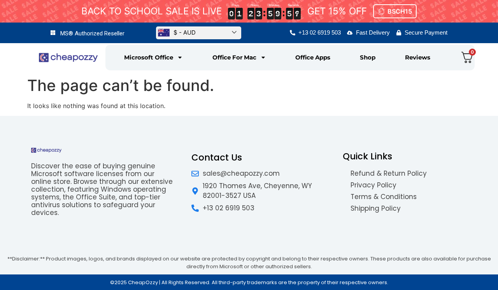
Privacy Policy (373, 185)
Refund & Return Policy (389, 173)
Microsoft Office (148, 57)
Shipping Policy (376, 208)
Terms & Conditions (384, 196)
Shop (367, 57)
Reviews (417, 57)
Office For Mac (234, 57)
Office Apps (312, 57)
